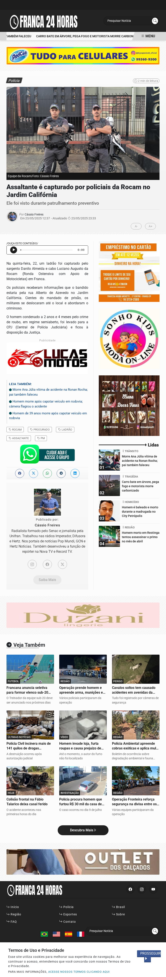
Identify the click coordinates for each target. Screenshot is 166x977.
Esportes (69, 914)
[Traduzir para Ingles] (56, 934)
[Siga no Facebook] (130, 889)
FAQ (13, 922)
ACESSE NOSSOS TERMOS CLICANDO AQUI (79, 971)
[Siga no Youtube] (153, 889)
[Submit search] (155, 21)
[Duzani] (83, 615)
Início (14, 907)
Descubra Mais (81, 830)
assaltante (20, 438)
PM (42, 438)
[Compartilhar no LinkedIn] (75, 473)
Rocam (16, 429)
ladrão (66, 429)
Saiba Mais (47, 580)
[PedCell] (83, 55)
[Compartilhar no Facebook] (19, 473)
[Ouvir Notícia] (13, 250)
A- (136, 226)
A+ (150, 226)
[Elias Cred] (129, 271)
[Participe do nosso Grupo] (47, 455)
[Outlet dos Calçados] (83, 862)
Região (15, 914)
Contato (69, 922)
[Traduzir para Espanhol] (68, 934)
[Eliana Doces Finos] (129, 405)
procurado (41, 429)
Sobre (120, 914)
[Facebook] (47, 564)
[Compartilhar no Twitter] (33, 473)
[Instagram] (32, 564)
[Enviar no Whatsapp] (47, 473)
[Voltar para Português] (44, 934)
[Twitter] (62, 564)
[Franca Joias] (129, 338)
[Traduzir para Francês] (80, 934)
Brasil (120, 907)
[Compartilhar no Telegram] (61, 473)
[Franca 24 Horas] (43, 21)
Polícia (68, 907)
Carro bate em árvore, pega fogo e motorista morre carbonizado (83, 36)
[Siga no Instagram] (141, 889)
